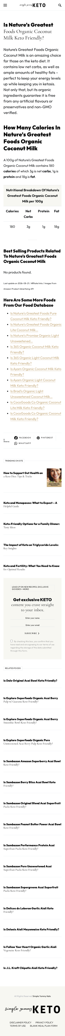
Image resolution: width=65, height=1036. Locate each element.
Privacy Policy (44, 1022)
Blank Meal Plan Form (43, 1025)
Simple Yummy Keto (42, 996)
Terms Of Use (18, 1025)
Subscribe (31, 633)
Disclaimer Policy (20, 1022)
